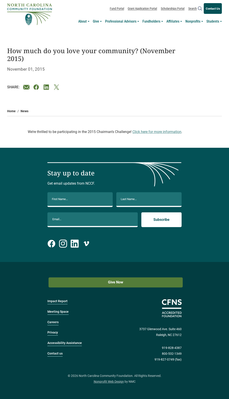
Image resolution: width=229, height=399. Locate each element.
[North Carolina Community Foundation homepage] (29, 14)
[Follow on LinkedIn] (75, 244)
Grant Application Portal (142, 8)
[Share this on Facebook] (36, 87)
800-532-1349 (172, 354)
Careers (53, 322)
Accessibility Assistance (64, 343)
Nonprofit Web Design (109, 382)
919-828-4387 (172, 348)
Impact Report (57, 301)
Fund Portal (117, 8)
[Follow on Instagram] (63, 244)
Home (11, 111)
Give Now (115, 282)
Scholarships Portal (172, 8)
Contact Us (213, 8)
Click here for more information (156, 132)
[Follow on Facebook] (51, 244)
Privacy (52, 332)
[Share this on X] (57, 87)
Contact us (55, 353)
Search (192, 8)
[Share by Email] (26, 87)
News (24, 111)
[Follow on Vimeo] (86, 244)
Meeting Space (58, 312)
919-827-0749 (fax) (168, 359)
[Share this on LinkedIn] (47, 87)
